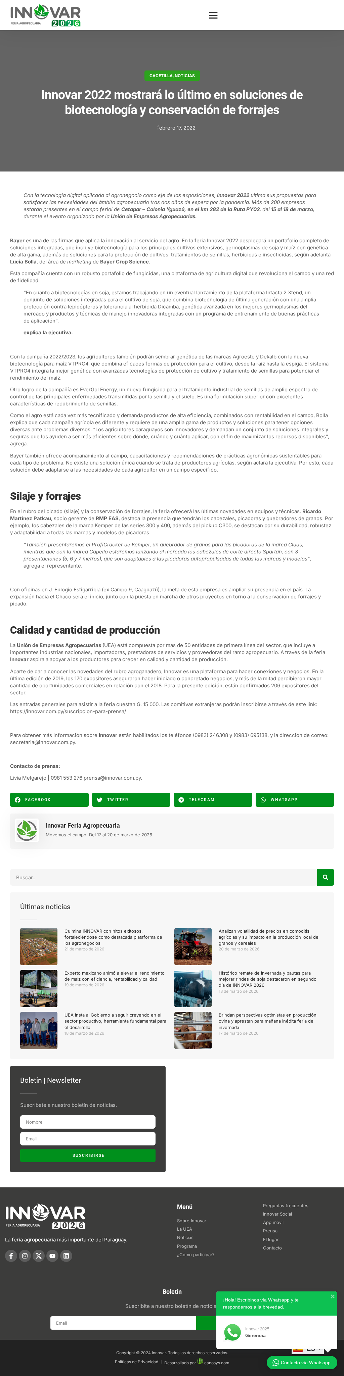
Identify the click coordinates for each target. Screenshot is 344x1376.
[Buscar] (325, 877)
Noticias (185, 75)
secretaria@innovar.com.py (42, 742)
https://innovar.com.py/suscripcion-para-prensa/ (68, 711)
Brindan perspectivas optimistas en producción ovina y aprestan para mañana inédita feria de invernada (267, 1021)
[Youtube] (52, 1256)
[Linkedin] (66, 1256)
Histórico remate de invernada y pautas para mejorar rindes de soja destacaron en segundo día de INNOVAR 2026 (267, 979)
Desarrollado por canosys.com (196, 1362)
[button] (213, 15)
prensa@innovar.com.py (112, 778)
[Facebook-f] (11, 1256)
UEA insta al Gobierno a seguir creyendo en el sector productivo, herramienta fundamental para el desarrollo (115, 1021)
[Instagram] (25, 1256)
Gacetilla (161, 75)
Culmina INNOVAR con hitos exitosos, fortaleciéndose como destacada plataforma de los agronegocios (113, 937)
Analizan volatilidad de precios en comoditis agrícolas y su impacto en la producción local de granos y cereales (268, 937)
